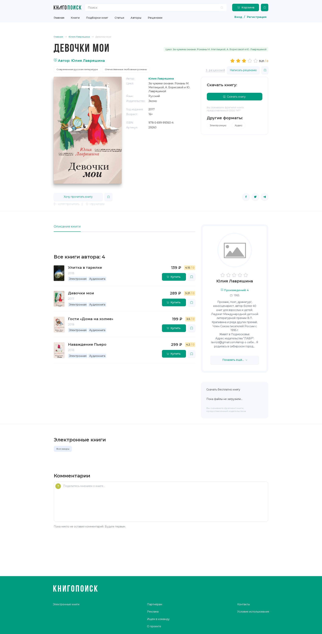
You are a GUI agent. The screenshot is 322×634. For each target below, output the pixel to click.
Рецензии (155, 17)
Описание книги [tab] (67, 226)
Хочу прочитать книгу (78, 196)
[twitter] (255, 196)
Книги (75, 17)
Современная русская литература (77, 69)
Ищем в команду (158, 619)
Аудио (238, 125)
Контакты (243, 604)
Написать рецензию (243, 70)
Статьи (119, 17)
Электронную (218, 125)
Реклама (153, 611)
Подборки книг (97, 17)
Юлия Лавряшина (234, 281)
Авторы (136, 17)
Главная (59, 17)
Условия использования (253, 611)
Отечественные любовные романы (126, 69)
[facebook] (246, 196)
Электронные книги (66, 604)
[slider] (244, 61)
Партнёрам (154, 604)
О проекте (154, 626)
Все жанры (62, 448)
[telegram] (264, 196)
